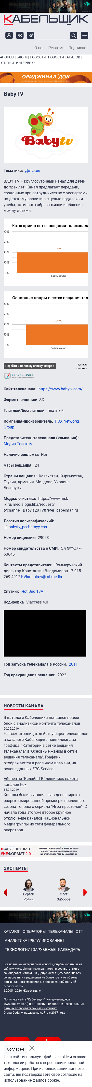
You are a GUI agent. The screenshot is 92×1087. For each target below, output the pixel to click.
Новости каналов (64, 57)
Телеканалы (60, 931)
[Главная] (46, 20)
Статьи (7, 63)
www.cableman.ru (24, 968)
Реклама (56, 48)
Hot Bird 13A (32, 591)
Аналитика (16, 940)
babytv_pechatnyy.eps (28, 527)
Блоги (22, 57)
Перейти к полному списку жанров (29, 366)
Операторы (34, 931)
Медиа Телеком (18, 443)
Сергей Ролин (28, 896)
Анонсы (7, 57)
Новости (38, 57)
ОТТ (79, 931)
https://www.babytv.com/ (61, 389)
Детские (32, 170)
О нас (39, 48)
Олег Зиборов (64, 896)
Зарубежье (44, 949)
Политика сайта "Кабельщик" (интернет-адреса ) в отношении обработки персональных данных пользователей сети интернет (44, 1004)
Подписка (77, 48)
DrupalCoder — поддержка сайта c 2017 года (34, 1012)
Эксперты (16, 868)
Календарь (69, 949)
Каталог (12, 931)
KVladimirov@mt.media (41, 576)
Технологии (17, 949)
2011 (73, 664)
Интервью (25, 63)
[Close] (32, 1048)
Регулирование (46, 940)
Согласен (15, 1049)
